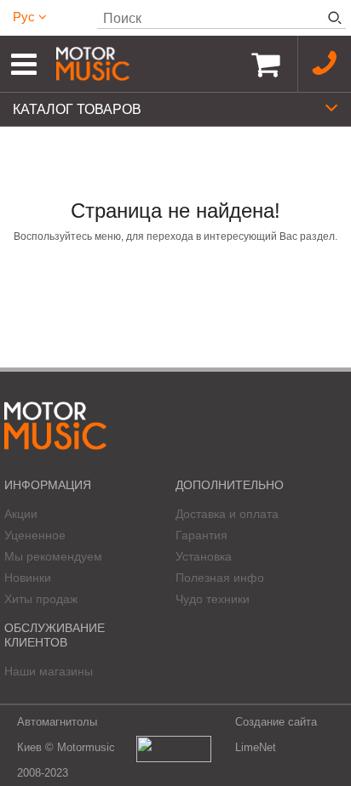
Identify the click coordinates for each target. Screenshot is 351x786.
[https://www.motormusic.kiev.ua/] (144, 64)
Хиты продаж (41, 599)
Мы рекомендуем (53, 556)
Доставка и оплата (227, 514)
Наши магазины (48, 671)
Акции (20, 514)
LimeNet (255, 747)
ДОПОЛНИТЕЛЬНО (230, 485)
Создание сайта (276, 721)
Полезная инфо (220, 577)
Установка (204, 556)
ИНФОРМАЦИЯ (47, 485)
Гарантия (201, 535)
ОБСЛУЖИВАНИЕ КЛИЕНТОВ (54, 635)
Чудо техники (213, 599)
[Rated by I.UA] (173, 748)
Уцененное (35, 535)
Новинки (27, 577)
